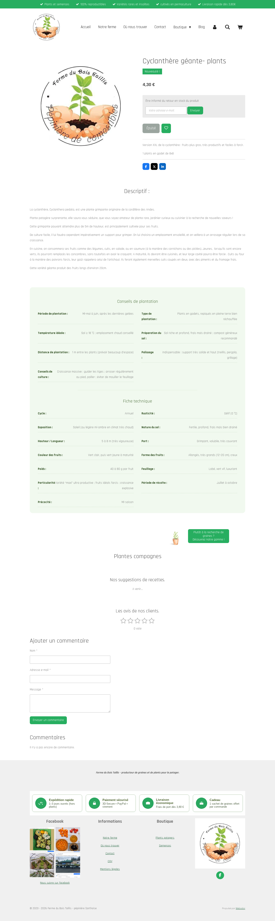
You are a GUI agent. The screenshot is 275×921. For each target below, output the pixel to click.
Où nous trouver (110, 845)
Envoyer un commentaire (48, 720)
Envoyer (195, 110)
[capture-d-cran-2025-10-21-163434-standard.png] (42, 839)
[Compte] (214, 27)
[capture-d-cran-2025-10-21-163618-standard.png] (68, 839)
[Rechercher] (227, 27)
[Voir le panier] (240, 27)
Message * (36, 689)
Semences (165, 845)
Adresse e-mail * (40, 670)
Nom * (33, 651)
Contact (110, 853)
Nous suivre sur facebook (55, 883)
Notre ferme (110, 838)
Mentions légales (110, 869)
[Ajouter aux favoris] (166, 128)
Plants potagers (165, 838)
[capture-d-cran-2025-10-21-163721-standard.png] (42, 865)
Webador (240, 908)
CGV (110, 861)
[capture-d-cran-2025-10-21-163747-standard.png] (68, 865)
